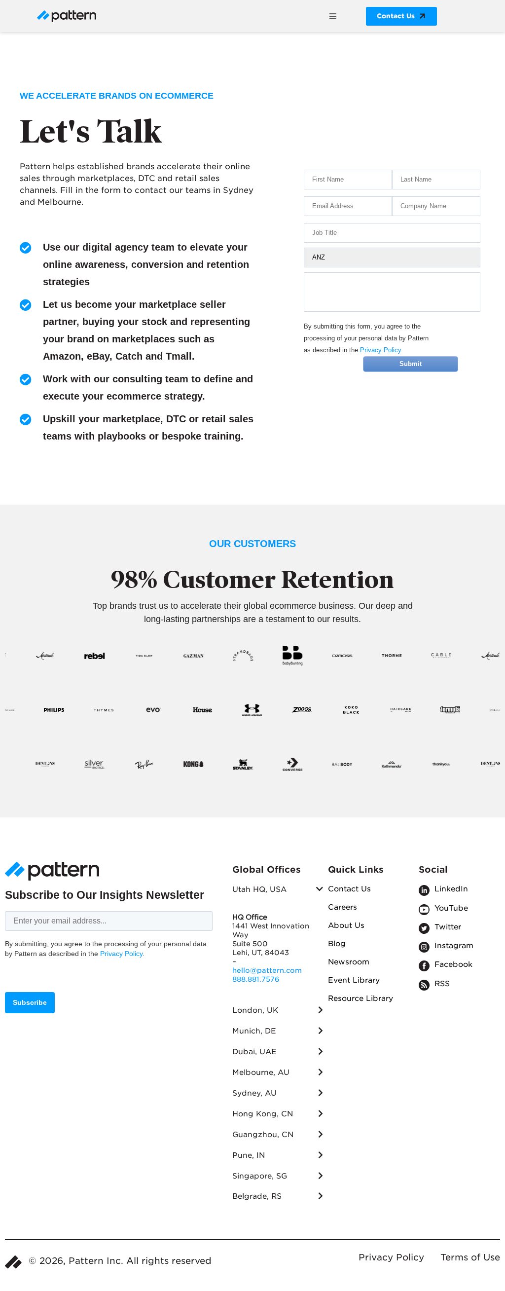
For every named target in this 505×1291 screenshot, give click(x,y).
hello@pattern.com (267, 970)
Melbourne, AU (260, 1072)
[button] (332, 16)
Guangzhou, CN (262, 1134)
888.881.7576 (256, 979)
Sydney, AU (254, 1093)
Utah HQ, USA (259, 889)
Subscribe (30, 1002)
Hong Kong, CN (262, 1113)
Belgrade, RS (257, 1196)
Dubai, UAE (254, 1051)
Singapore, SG (259, 1176)
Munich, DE (254, 1031)
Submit (410, 364)
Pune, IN (248, 1155)
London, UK (255, 1010)
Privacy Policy (380, 350)
